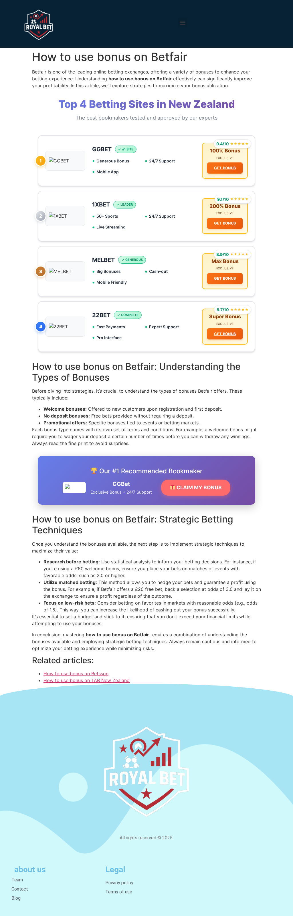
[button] (182, 22)
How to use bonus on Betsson (75, 673)
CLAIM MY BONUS (198, 487)
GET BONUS (225, 168)
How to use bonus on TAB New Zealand (86, 680)
